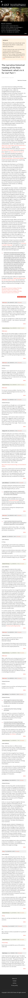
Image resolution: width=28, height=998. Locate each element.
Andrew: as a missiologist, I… (16, 27)
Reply (24, 323)
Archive (14, 983)
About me (14, 978)
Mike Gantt (4, 302)
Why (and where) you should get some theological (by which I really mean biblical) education (14, 44)
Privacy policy (14, 985)
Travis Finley (5, 926)
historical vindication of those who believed (13, 158)
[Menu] (1, 2)
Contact (14, 980)
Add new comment (21, 296)
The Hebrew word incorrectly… (13, 30)
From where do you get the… (12, 29)
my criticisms (13, 734)
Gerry (3, 851)
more (25, 33)
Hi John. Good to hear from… (12, 25)
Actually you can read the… (13, 32)
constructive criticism (14, 500)
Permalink (20, 302)
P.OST (5, 5)
